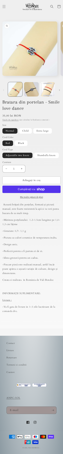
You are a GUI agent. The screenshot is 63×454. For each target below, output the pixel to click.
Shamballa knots (46, 155)
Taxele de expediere (10, 120)
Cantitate (6, 162)
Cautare (10, 372)
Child (25, 130)
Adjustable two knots (17, 155)
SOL (17, 397)
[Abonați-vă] (52, 410)
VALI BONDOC (33, 448)
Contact (10, 343)
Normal (10, 130)
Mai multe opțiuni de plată (31, 197)
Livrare (10, 350)
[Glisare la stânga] (3, 90)
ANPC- (10, 397)
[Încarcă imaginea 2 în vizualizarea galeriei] (31, 89)
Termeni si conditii (16, 364)
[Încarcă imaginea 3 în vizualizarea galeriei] (47, 89)
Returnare (11, 357)
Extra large (43, 130)
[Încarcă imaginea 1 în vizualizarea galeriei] (15, 89)
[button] (4, 6)
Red (8, 143)
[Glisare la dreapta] (59, 90)
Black (21, 143)
